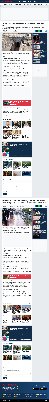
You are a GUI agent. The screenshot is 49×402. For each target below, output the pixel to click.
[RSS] (44, 386)
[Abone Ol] (46, 31)
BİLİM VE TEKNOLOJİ (17, 4)
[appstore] (35, 389)
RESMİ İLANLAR (40, 4)
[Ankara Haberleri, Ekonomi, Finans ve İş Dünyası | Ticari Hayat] (7, 1)
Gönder (5, 194)
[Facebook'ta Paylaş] (35, 31)
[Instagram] (39, 386)
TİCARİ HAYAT (29, 4)
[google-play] (43, 389)
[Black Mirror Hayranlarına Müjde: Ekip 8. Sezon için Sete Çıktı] (26, 173)
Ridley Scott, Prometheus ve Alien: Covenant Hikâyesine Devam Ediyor (7, 167)
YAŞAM (34, 4)
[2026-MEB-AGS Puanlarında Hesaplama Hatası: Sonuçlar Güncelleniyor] (17, 173)
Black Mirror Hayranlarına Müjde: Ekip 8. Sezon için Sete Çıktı (26, 178)
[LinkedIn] (40, 386)
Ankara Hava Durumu (18, 394)
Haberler (3, 21)
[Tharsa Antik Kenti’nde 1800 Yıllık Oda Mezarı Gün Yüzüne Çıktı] (17, 42)
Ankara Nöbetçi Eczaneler (7, 394)
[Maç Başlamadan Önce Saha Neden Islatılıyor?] (26, 163)
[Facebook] (35, 386)
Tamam (46, 400)
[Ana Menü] (46, 4)
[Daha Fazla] (41, 31)
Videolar (30, 1)
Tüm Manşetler (17, 396)
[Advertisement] (24, 14)
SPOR (24, 4)
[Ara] (46, 1)
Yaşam (7, 21)
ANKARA (10, 4)
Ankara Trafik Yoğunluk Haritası (41, 394)
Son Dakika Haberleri (29, 396)
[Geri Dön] (0, 6)
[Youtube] (42, 386)
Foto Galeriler (23, 1)
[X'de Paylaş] (37, 31)
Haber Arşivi (38, 396)
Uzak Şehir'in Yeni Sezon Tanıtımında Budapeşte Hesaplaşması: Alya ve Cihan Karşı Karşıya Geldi (7, 178)
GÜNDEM (5, 4)
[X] (37, 386)
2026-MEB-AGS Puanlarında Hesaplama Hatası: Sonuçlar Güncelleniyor (17, 178)
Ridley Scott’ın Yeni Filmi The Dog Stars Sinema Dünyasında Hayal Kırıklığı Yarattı (17, 168)
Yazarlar (36, 1)
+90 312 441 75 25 (21, 386)
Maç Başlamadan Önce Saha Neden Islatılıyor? (25, 167)
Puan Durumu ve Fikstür (7, 396)
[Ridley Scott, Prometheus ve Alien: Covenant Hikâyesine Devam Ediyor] (7, 163)
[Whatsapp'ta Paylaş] (39, 31)
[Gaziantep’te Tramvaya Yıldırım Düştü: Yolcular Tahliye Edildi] (17, 217)
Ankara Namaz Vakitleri (29, 394)
